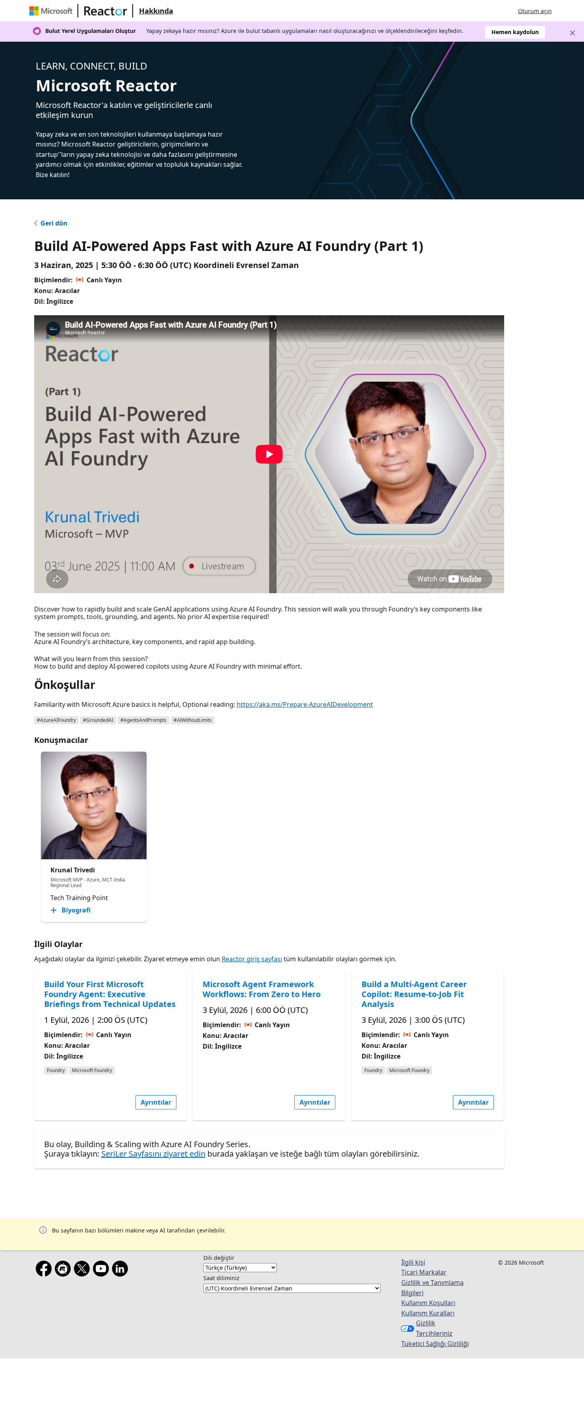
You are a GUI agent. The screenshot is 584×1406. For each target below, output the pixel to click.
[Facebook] (45, 1270)
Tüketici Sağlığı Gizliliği (435, 1343)
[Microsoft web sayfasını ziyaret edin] (52, 10)
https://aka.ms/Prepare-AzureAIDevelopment (305, 704)
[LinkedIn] (121, 1270)
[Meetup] (64, 1270)
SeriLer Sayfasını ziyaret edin (153, 1153)
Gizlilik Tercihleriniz (434, 1328)
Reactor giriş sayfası (252, 959)
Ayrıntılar (156, 1102)
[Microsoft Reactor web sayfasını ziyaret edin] (105, 10)
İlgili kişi (413, 1262)
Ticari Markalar (424, 1272)
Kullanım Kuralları (427, 1313)
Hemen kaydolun (515, 32)
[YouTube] (102, 1270)
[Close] (572, 33)
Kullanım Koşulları (428, 1302)
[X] (83, 1270)
